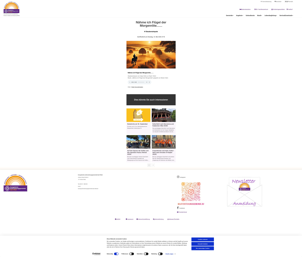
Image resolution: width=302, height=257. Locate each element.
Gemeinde (229, 15)
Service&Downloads (286, 15)
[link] (230, 15)
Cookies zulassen (203, 239)
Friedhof (290, 9)
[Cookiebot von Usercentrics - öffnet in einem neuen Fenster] (96, 254)
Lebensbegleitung (270, 15)
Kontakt (289, 1)
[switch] (131, 254)
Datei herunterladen (137, 87)
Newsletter (277, 1)
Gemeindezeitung (265, 1)
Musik (259, 15)
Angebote (239, 15)
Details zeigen (169, 254)
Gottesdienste (250, 15)
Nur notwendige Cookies (203, 248)
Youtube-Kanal (182, 212)
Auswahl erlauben (203, 244)
